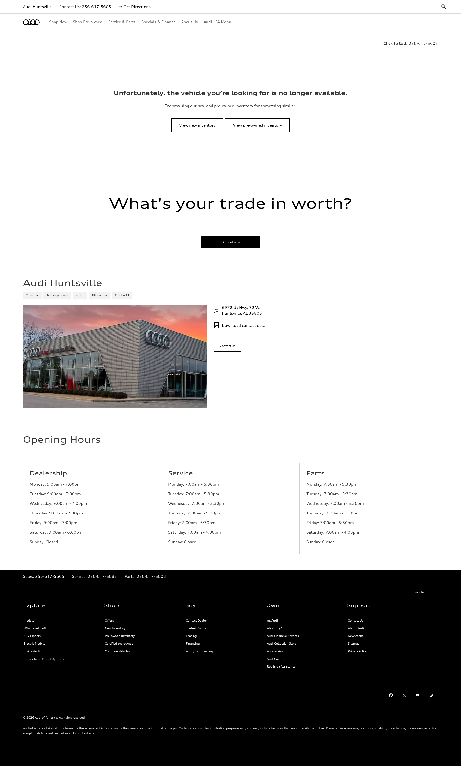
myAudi (272, 620)
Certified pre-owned (119, 643)
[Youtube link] (418, 695)
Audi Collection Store (282, 643)
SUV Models (32, 636)
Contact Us (355, 620)
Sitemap (354, 643)
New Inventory (115, 628)
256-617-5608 (151, 576)
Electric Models (34, 643)
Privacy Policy (357, 651)
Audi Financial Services (283, 636)
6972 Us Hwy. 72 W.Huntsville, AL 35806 (242, 310)
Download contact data (243, 325)
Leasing (191, 636)
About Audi (356, 628)
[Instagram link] (431, 695)
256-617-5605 (96, 6)
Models (29, 620)
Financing (193, 643)
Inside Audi (32, 651)
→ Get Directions (135, 6)
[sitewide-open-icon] (444, 7)
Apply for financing (199, 651)
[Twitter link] (404, 695)
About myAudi (277, 628)
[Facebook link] (391, 695)
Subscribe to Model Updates (44, 659)
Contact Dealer (196, 620)
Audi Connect (276, 659)
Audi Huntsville (37, 6)
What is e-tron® (35, 628)
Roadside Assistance (281, 666)
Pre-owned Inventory (120, 636)
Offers (109, 620)
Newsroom (355, 636)
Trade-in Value (196, 628)
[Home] (31, 22)
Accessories (275, 651)
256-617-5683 (102, 576)
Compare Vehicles (117, 651)
